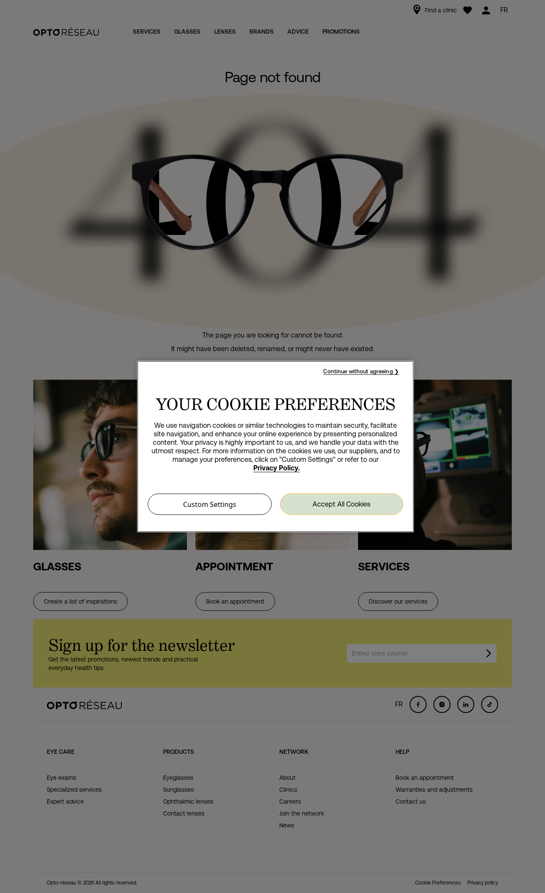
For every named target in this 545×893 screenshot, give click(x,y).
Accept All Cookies (341, 504)
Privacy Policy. (276, 468)
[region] (275, 446)
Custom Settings (209, 504)
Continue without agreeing (358, 371)
